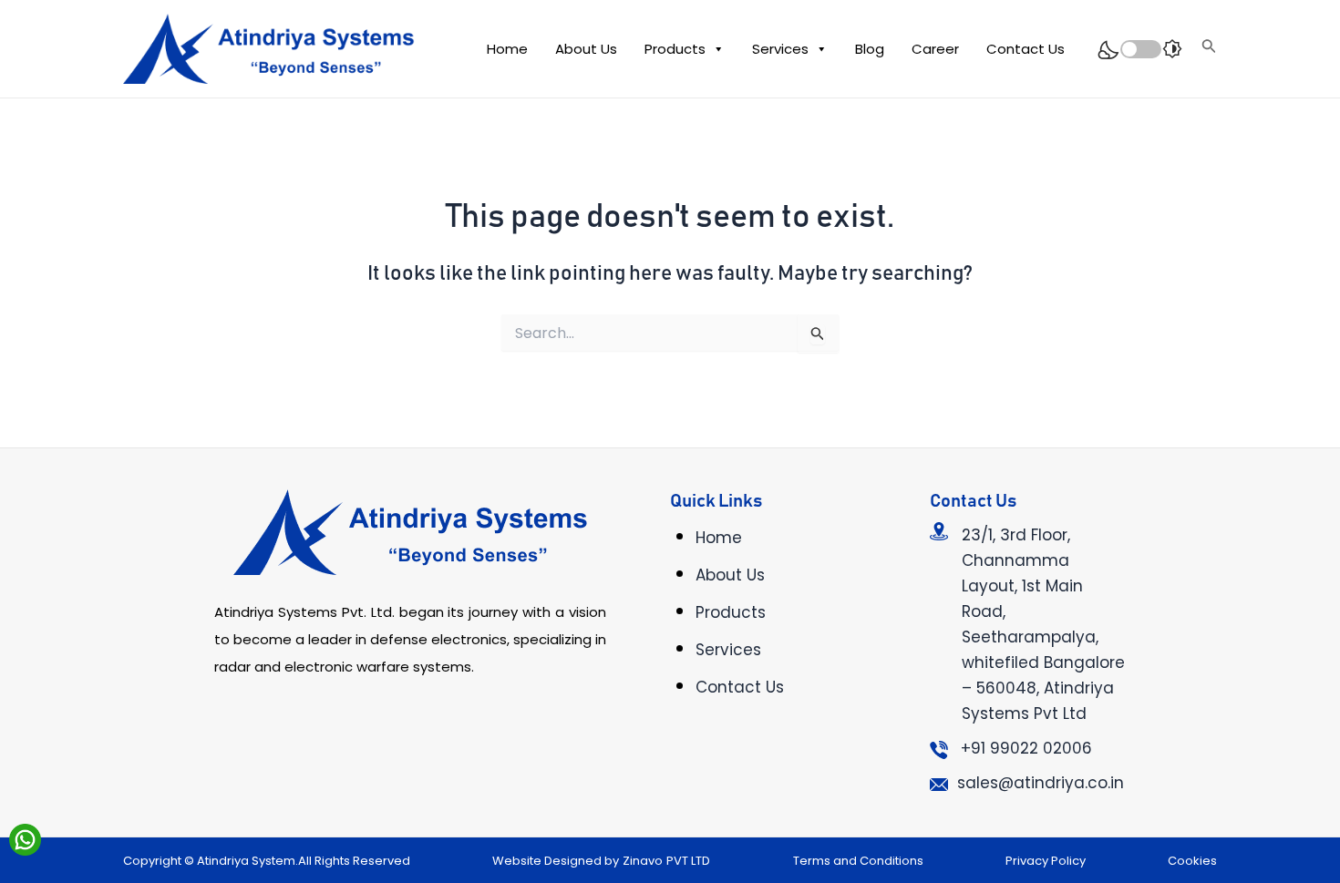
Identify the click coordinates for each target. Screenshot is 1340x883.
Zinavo (643, 860)
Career (935, 48)
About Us (586, 48)
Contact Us (1025, 48)
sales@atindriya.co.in (1040, 783)
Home (507, 48)
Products (675, 48)
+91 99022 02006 (1026, 748)
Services (780, 48)
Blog (869, 48)
